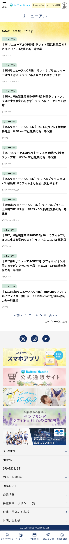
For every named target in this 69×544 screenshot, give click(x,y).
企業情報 (9, 494)
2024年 (28, 31)
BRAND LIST (11, 468)
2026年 (6, 31)
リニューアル (9, 39)
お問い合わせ (11, 520)
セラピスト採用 (53, 5)
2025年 (17, 31)
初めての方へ (38, 5)
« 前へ (18, 315)
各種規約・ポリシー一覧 (19, 503)
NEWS (7, 459)
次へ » (53, 315)
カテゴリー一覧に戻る (56, 321)
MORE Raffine (12, 477)
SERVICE (9, 451)
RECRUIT (9, 485)
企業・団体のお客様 (16, 511)
